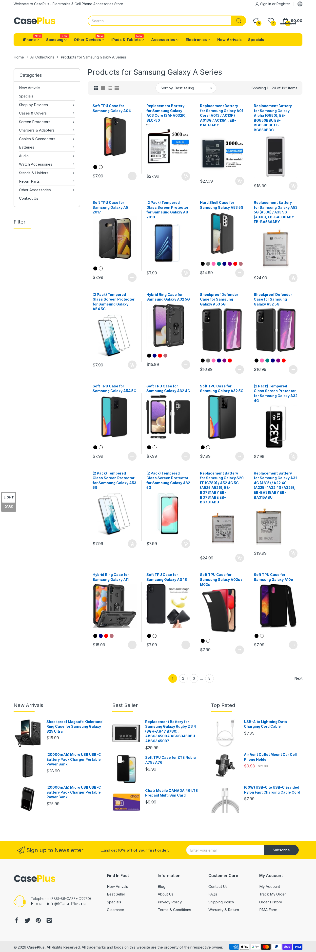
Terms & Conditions (174, 909)
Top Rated (223, 705)
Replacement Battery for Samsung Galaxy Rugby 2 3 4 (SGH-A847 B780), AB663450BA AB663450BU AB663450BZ (170, 731)
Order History (270, 902)
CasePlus (36, 947)
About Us (166, 894)
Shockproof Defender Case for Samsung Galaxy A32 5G (273, 299)
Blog (161, 886)
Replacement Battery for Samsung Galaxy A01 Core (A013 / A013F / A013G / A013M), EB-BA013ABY (221, 115)
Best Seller (125, 705)
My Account (269, 886)
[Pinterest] (38, 921)
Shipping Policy (221, 902)
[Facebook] (17, 921)
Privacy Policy (170, 902)
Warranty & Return (223, 909)
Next (298, 678)
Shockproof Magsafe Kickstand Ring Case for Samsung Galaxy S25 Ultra (74, 726)
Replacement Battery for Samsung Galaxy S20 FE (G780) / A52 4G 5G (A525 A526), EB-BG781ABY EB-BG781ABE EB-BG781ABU (222, 487)
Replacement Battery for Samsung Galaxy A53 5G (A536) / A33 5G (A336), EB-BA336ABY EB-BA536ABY (275, 212)
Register (283, 4)
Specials (114, 902)
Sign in (266, 4)
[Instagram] (49, 921)
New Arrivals (28, 705)
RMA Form (268, 909)
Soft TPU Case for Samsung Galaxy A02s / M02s (221, 579)
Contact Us (218, 886)
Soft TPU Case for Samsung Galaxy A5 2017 (110, 207)
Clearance (115, 909)
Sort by (167, 88)
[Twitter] (27, 921)
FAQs (212, 894)
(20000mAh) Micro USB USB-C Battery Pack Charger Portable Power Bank (73, 759)
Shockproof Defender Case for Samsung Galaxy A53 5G (219, 299)
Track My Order (272, 894)
